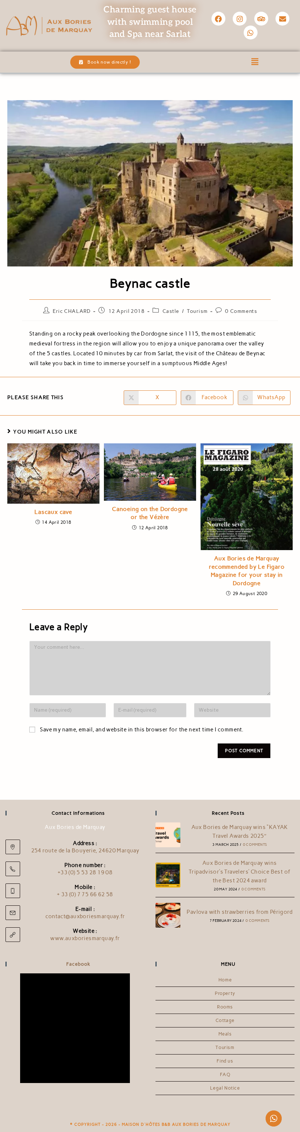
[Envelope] (282, 19)
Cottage (225, 1020)
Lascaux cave (53, 511)
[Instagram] (240, 19)
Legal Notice (225, 1088)
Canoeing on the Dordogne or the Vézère (150, 513)
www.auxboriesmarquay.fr (85, 938)
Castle (170, 311)
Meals (225, 1034)
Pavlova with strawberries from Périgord (239, 912)
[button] (255, 62)
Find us (225, 1061)
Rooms (225, 1007)
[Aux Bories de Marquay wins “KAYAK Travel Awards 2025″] (167, 834)
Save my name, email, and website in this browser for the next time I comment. (141, 729)
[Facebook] (218, 19)
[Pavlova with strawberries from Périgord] (167, 915)
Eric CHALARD (71, 311)
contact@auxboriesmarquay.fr (85, 916)
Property (225, 993)
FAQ (225, 1074)
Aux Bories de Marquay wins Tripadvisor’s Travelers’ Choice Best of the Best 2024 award (239, 872)
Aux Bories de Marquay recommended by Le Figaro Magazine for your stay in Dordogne (246, 570)
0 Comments (241, 311)
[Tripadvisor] (261, 19)
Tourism (197, 311)
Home (225, 980)
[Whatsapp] (251, 32)
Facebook (78, 964)
